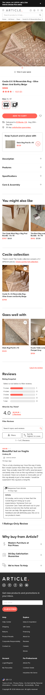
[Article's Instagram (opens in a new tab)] (4, 585)
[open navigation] (4, 10)
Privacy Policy (18, 683)
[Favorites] (38, 11)
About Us (26, 636)
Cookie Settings (18, 685)
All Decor (11, 19)
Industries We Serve (30, 673)
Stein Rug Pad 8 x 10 (25, 143)
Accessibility (29, 685)
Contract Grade (28, 668)
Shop (37, 685)
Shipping (5, 627)
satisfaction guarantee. (21, 127)
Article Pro (26, 663)
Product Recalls (8, 636)
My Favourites (7, 668)
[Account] (34, 10)
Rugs (18, 19)
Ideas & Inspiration (29, 622)
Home (4, 19)
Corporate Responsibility (11, 641)
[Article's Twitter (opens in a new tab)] (21, 585)
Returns (5, 632)
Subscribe (10, 609)
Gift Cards (26, 627)
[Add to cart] (38, 143)
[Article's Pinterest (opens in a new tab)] (9, 585)
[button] (31, 10)
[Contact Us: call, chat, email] (31, 10)
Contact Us (6, 646)
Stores (25, 651)
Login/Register (7, 663)
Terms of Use (7, 683)
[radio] (6, 105)
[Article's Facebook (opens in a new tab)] (15, 585)
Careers (26, 646)
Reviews (26, 641)
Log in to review (36, 368)
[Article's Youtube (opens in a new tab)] (26, 585)
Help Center (6, 622)
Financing (26, 632)
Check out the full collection (27, 262)
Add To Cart (20, 116)
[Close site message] (40, 3)
